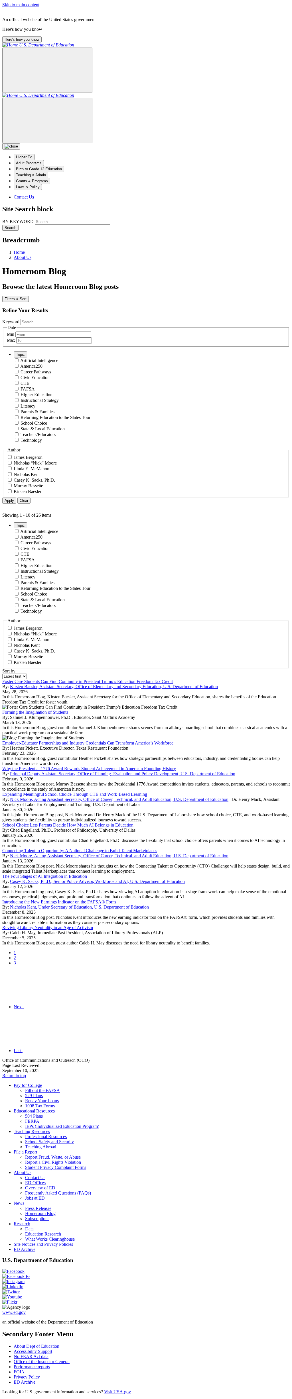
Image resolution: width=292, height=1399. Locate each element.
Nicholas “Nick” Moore (35, 463)
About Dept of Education (36, 1346)
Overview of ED (40, 1187)
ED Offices (35, 1182)
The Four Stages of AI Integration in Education (44, 876)
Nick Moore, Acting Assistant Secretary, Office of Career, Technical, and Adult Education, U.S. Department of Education (119, 799)
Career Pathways (36, 371)
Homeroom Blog (40, 1213)
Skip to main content (20, 4)
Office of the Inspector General (42, 1361)
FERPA (32, 1121)
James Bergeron (28, 457)
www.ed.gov (14, 1312)
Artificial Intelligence (39, 360)
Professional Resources (46, 1136)
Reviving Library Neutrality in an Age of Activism (47, 927)
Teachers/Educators (38, 434)
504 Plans (34, 1116)
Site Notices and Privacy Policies (43, 1244)
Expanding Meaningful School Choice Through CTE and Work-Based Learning (74, 794)
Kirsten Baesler (27, 491)
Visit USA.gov (117, 1391)
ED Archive (24, 1249)
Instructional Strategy (40, 400)
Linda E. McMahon (31, 468)
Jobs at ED (35, 1198)
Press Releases (38, 1208)
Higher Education (36, 394)
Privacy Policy (27, 1377)
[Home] (10, 44)
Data (29, 1228)
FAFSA (28, 388)
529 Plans (34, 1095)
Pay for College (28, 1085)
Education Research (43, 1234)
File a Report (25, 1152)
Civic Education (35, 377)
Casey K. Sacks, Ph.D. (34, 480)
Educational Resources (34, 1110)
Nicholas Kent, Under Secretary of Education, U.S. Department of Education (79, 907)
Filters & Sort (16, 299)
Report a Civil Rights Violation (53, 1162)
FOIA (19, 1371)
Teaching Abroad (40, 1146)
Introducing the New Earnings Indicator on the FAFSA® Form (59, 901)
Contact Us (24, 197)
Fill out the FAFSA (42, 1090)
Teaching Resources (32, 1131)
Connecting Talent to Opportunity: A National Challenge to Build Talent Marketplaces (79, 850)
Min (10, 334)
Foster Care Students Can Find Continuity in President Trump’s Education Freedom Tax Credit (87, 681)
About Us (22, 1172)
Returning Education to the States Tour (55, 417)
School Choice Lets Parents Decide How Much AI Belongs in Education (67, 825)
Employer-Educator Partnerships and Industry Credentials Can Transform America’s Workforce (87, 743)
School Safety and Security (49, 1141)
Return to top (14, 1075)
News (19, 1203)
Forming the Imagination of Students (35, 712)
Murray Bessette (28, 485)
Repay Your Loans (42, 1100)
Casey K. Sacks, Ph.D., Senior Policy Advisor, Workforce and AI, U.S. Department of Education (97, 881)
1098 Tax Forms (40, 1105)
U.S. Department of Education (46, 44)
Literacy (28, 406)
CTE (25, 383)
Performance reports (32, 1366)
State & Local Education (43, 428)
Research (22, 1223)
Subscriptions (37, 1218)
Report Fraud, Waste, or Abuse (53, 1157)
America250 (31, 366)
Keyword (10, 321)
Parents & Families (37, 411)
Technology (31, 440)
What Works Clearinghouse (50, 1239)
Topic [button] (20, 354)
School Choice (34, 423)
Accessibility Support (33, 1351)
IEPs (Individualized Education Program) (62, 1126)
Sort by (8, 670)
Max (11, 340)
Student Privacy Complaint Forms (55, 1167)
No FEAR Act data (31, 1356)
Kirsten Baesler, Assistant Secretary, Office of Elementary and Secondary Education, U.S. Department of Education (114, 686)
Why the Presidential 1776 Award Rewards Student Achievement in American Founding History (89, 768)
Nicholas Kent (27, 474)
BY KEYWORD (18, 221)
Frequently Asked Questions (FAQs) (58, 1193)
